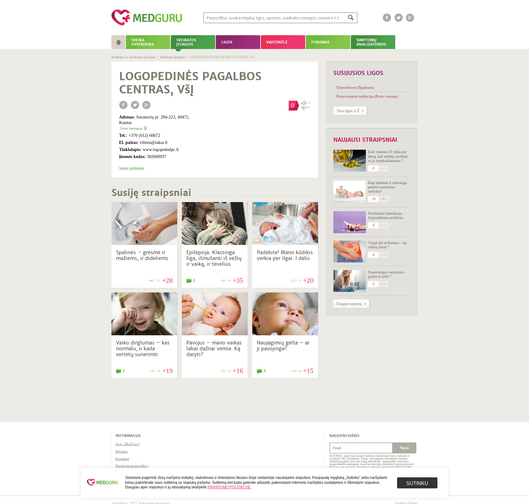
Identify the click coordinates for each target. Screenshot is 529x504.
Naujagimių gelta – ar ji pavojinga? (283, 346)
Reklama (121, 451)
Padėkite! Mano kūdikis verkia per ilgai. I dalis (285, 255)
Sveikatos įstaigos (172, 57)
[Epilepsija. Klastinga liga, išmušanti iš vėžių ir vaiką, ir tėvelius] (215, 243)
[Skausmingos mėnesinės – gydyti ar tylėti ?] (349, 281)
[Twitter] (398, 17)
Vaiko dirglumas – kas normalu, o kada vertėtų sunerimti (143, 349)
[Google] (410, 17)
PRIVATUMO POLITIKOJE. (229, 487)
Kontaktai (122, 459)
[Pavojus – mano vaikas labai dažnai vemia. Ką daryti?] (215, 333)
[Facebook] (387, 17)
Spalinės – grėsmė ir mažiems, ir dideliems (142, 255)
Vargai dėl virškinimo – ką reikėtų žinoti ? (387, 245)
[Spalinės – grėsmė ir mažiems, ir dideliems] (144, 243)
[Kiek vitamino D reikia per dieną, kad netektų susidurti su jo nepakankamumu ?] (349, 160)
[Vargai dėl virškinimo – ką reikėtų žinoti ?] (349, 251)
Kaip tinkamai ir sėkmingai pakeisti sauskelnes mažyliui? (387, 187)
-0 (308, 107)
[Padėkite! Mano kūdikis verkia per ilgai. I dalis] (285, 243)
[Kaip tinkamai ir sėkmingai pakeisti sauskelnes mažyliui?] (349, 191)
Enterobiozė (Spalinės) (355, 87)
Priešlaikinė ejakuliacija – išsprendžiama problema (386, 215)
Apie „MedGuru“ (127, 444)
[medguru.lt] (146, 25)
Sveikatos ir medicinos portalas (133, 57)
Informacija (128, 435)
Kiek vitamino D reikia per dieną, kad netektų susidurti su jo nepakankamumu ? (387, 156)
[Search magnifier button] (351, 17)
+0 (309, 102)
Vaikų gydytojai (131, 168)
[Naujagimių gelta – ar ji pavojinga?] (285, 333)
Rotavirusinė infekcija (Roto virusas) (367, 96)
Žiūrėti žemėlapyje (131, 128)
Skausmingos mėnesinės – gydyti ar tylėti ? (387, 274)
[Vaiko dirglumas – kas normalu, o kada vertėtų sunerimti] (144, 333)
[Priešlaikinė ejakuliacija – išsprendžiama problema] (349, 222)
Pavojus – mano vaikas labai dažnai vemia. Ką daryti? (214, 349)
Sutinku (417, 483)
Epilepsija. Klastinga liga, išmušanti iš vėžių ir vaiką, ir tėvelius (214, 258)
